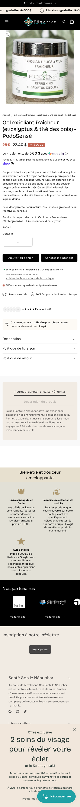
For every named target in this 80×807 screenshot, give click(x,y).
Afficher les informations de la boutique (30, 278)
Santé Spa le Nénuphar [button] (31, 678)
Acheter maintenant (59, 258)
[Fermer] (74, 729)
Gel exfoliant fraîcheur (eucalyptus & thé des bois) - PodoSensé (45, 115)
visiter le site (18, 617)
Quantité (8, 233)
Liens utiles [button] (20, 723)
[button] (6, 22)
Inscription (40, 649)
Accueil (6, 115)
